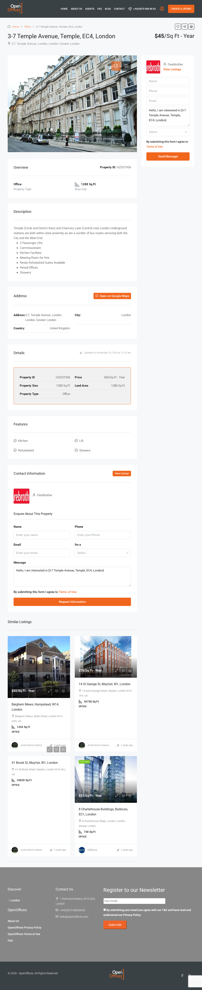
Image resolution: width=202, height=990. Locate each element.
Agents (89, 8)
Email (17, 544)
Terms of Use (68, 592)
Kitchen (23, 441)
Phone (79, 526)
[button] (178, 27)
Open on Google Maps (114, 296)
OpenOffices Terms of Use (24, 934)
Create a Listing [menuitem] (181, 8)
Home (64, 8)
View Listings (122, 473)
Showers (85, 450)
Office (27, 26)
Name (18, 526)
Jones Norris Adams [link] (31, 745)
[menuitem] (142, 9)
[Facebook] (183, 975)
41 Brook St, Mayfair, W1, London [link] (35, 763)
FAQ (99, 8)
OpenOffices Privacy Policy (24, 927)
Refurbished (26, 450)
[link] (39, 667)
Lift (81, 441)
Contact (119, 8)
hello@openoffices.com (74, 916)
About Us (76, 8)
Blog (108, 8)
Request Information (72, 602)
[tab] (116, 66)
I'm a (78, 544)
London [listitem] (15, 900)
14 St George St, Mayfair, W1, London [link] (104, 684)
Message (20, 562)
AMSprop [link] (92, 850)
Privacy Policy (132, 914)
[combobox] (103, 553)
